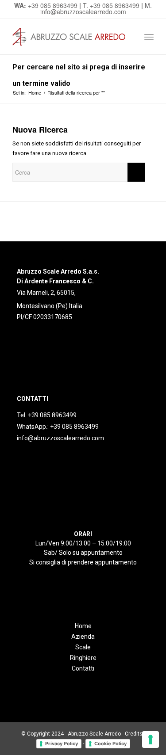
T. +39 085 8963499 (111, 5)
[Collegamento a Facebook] (23, 334)
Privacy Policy (61, 743)
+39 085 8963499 (52, 5)
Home (83, 625)
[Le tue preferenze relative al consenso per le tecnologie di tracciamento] (150, 739)
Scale (83, 647)
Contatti (83, 668)
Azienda (83, 636)
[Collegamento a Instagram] (36, 334)
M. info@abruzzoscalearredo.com (96, 8)
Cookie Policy (110, 743)
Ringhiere (83, 657)
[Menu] (149, 36)
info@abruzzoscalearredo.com (60, 438)
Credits (134, 734)
